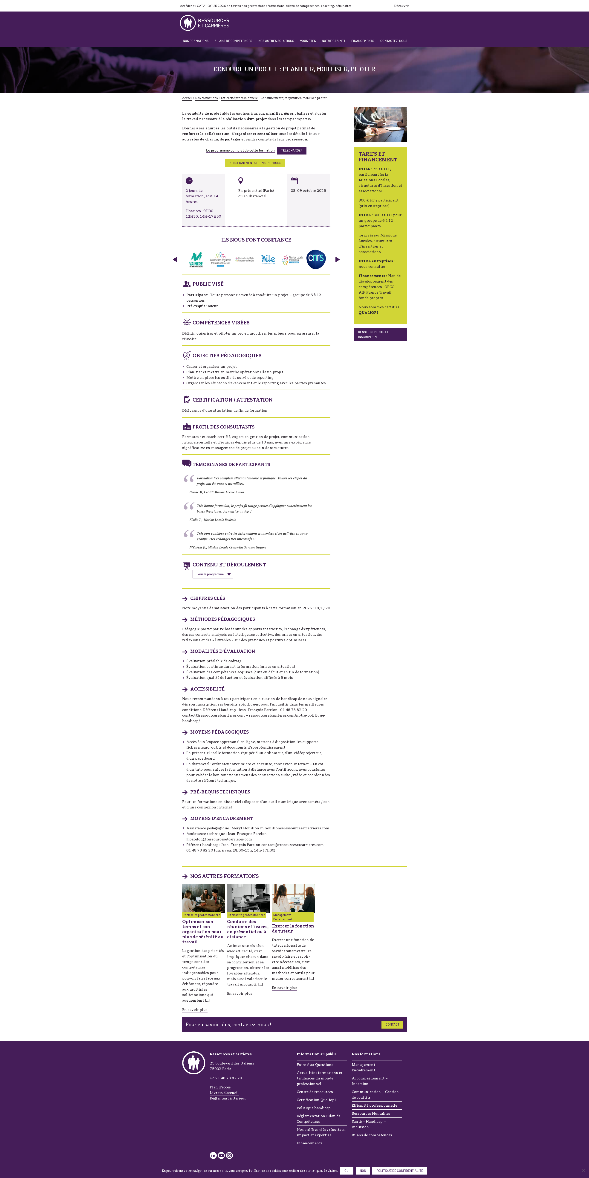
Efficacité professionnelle (374, 1105)
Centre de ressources (315, 1091)
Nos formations (195, 41)
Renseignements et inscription (373, 335)
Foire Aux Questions (315, 1064)
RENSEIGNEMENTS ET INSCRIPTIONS (255, 163)
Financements (362, 41)
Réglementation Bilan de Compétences (319, 1119)
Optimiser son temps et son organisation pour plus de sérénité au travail (203, 931)
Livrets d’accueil (224, 1092)
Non (363, 1170)
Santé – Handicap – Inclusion (369, 1124)
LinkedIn (213, 1155)
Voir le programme (211, 574)
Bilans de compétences (233, 41)
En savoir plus (195, 1009)
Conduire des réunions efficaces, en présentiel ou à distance (248, 929)
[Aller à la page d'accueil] (204, 23)
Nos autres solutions (276, 41)
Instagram (229, 1155)
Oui (346, 1170)
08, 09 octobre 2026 (308, 190)
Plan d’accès (220, 1087)
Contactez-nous (393, 41)
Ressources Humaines (371, 1113)
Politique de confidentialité (399, 1170)
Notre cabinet (333, 41)
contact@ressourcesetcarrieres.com (213, 715)
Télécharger (292, 150)
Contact (392, 1024)
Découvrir (401, 6)
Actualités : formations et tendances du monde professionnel (319, 1078)
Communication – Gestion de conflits (375, 1094)
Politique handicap (314, 1107)
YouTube (221, 1155)
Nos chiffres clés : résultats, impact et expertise (321, 1132)
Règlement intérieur (228, 1098)
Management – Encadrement (365, 1067)
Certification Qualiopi (316, 1099)
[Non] (583, 1170)
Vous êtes (308, 41)
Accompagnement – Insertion (370, 1081)
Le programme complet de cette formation (240, 150)
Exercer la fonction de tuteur (293, 928)
